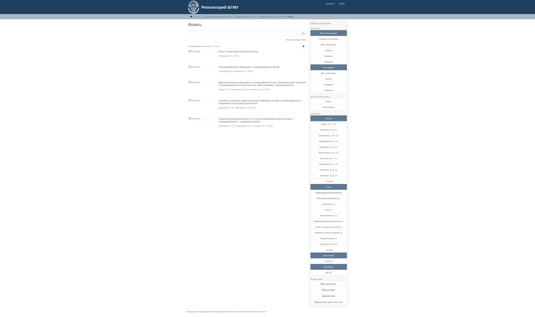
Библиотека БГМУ (248, 311)
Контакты (262, 311)
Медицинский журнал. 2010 (272, 16)
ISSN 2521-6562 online (320, 23)
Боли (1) (328, 209)
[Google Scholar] (328, 284)
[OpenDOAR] (328, 290)
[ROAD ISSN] (328, 296)
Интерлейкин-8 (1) (328, 215)
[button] (330, 3)
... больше (328, 181)
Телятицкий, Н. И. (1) (328, 164)
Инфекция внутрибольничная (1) (329, 221)
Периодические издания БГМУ (218, 16)
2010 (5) (328, 261)
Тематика (328, 61)
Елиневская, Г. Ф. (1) (328, 135)
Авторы (328, 50)
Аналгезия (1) (328, 204)
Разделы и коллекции (328, 38)
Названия (328, 55)
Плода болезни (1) (328, 238)
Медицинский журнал (246, 16)
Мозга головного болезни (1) (329, 226)
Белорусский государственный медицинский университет (212, 311)
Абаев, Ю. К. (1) (328, 124)
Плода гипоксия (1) (328, 244)
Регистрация (328, 107)
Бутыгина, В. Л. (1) (328, 129)
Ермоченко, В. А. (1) (328, 146)
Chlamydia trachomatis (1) (328, 198)
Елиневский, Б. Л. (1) (328, 141)
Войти (328, 101)
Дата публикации (328, 44)
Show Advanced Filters (296, 39)
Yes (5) (328, 272)
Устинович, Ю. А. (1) (328, 169)
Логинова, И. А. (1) (328, 158)
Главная (197, 16)
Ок (303, 33)
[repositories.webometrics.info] (328, 302)
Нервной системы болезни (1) (328, 232)
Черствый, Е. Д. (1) (328, 175)
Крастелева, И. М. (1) (328, 152)
